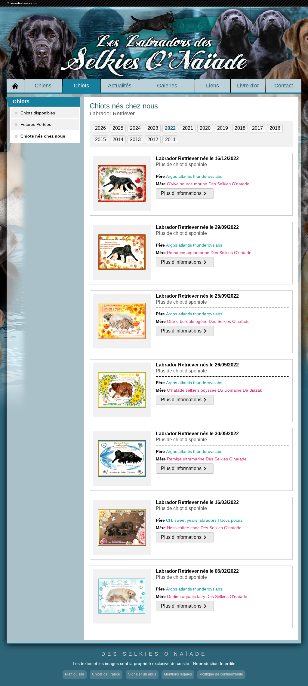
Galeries (167, 86)
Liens (212, 86)
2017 (257, 128)
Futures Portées (35, 124)
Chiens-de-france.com (22, 3)
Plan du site (74, 674)
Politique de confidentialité (221, 674)
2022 (170, 128)
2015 (100, 139)
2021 (187, 128)
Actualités (119, 86)
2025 (117, 128)
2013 (135, 139)
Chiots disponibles (37, 113)
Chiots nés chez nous (42, 136)
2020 (205, 128)
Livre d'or (248, 86)
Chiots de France (106, 674)
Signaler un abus (142, 674)
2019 (222, 128)
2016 (275, 128)
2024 (135, 128)
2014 (117, 139)
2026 (100, 128)
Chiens (43, 86)
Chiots (81, 86)
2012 (152, 139)
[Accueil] (15, 86)
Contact (283, 86)
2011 (170, 139)
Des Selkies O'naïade (154, 654)
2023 (152, 128)
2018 (240, 128)
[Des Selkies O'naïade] (154, 37)
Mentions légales (178, 674)
